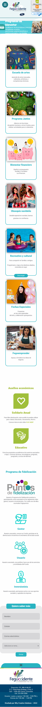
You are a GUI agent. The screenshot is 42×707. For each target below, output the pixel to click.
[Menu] (5, 5)
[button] (22, 14)
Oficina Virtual (37, 4)
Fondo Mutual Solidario (37, 10)
